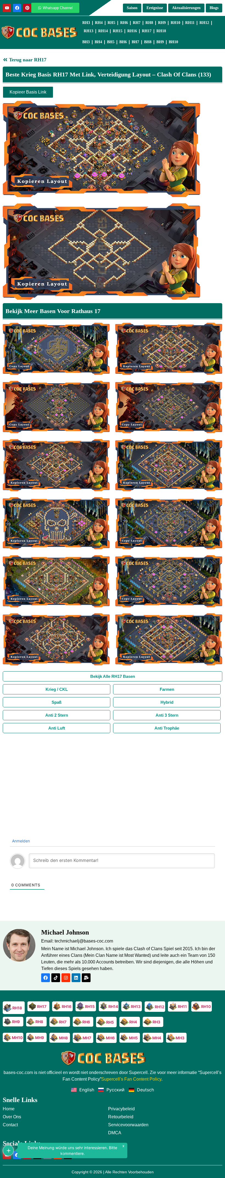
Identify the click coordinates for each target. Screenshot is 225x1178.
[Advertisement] (112, 774)
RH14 (103, 31)
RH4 (99, 23)
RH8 (149, 23)
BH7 (135, 42)
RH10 (175, 23)
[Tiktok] (55, 977)
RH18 (161, 31)
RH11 (190, 23)
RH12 (204, 23)
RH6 (124, 23)
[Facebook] (17, 8)
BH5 (110, 42)
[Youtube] (7, 8)
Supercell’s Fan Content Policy (131, 1079)
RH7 (136, 23)
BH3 (86, 42)
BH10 (173, 42)
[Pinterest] (27, 8)
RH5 (111, 23)
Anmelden (20, 841)
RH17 (146, 31)
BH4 (98, 42)
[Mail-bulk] (86, 977)
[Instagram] (65, 977)
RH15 (117, 31)
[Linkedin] (76, 977)
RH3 (86, 23)
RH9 (162, 23)
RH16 (132, 31)
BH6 (123, 42)
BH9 (160, 42)
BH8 (147, 42)
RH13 (88, 31)
